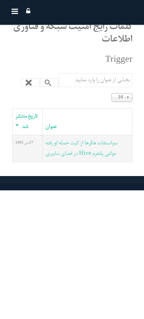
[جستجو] (49, 82)
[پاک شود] (30, 82)
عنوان (51, 127)
